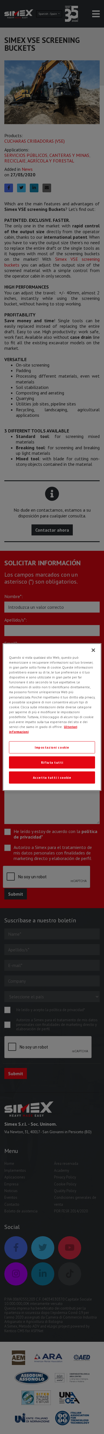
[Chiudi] (93, 650)
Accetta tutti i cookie (52, 777)
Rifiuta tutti (52, 762)
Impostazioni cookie (52, 747)
